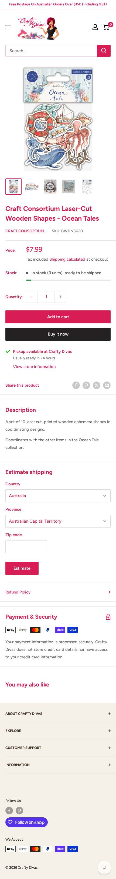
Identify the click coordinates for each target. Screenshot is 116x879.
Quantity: (14, 296)
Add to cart (58, 316)
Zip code (13, 534)
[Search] (104, 51)
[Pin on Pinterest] (86, 385)
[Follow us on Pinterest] (19, 810)
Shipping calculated (67, 259)
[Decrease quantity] (31, 297)
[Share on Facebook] (76, 385)
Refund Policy (17, 592)
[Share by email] (107, 385)
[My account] (95, 27)
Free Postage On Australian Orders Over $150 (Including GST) (58, 4)
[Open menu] (8, 27)
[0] (106, 27)
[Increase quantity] (60, 297)
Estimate (21, 568)
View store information (34, 366)
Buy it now (58, 334)
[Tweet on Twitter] (96, 385)
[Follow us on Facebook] (9, 810)
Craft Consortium (24, 231)
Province (13, 509)
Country (12, 484)
